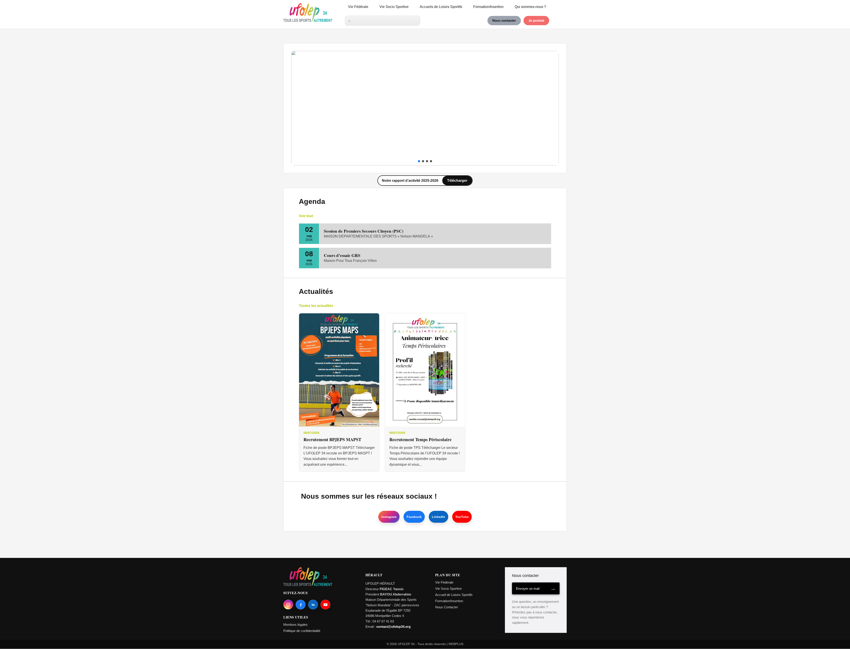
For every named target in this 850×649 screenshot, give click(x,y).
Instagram (388, 517)
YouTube (462, 517)
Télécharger (457, 180)
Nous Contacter (446, 607)
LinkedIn (438, 517)
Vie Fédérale (358, 7)
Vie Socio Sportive (394, 7)
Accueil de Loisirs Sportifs (454, 595)
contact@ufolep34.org (393, 626)
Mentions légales (295, 624)
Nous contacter (504, 20)
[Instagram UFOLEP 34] (288, 604)
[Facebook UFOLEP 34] (300, 604)
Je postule (536, 20)
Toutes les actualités (316, 306)
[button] (298, 108)
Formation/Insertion (488, 7)
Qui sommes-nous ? (530, 7)
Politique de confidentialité (301, 631)
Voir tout (306, 216)
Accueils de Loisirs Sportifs (441, 7)
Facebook (414, 517)
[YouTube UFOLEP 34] (325, 604)
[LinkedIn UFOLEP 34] (313, 604)
